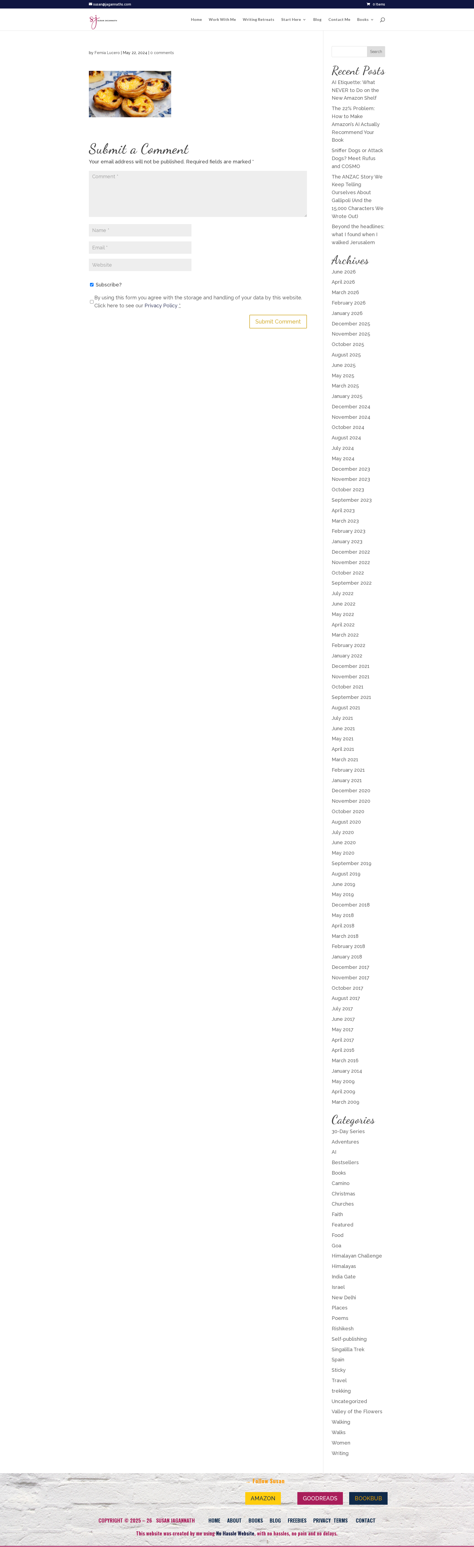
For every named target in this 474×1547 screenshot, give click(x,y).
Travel (339, 1380)
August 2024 (346, 438)
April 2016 (343, 1050)
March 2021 (345, 759)
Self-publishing (349, 1339)
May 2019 (343, 894)
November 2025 (351, 334)
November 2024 (351, 417)
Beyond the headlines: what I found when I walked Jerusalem (358, 234)
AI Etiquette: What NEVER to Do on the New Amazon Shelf (355, 90)
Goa (336, 1245)
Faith (337, 1214)
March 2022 (345, 635)
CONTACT (366, 1520)
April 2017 (343, 1040)
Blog (317, 20)
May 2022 (343, 614)
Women (341, 1443)
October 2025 (348, 344)
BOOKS (256, 1520)
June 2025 (344, 365)
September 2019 (351, 863)
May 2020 (343, 853)
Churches (343, 1204)
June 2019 (343, 884)
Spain (338, 1359)
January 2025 (347, 396)
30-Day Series (348, 1131)
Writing (340, 1453)
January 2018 (347, 957)
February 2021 (348, 770)
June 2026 (344, 272)
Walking (341, 1422)
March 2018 (345, 936)
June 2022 (344, 604)
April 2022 (343, 625)
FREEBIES (297, 1520)
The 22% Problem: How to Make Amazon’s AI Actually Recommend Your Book (356, 124)
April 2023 (343, 510)
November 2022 (351, 562)
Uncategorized (349, 1401)
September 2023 (352, 500)
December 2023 (351, 469)
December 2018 (351, 905)
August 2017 (346, 998)
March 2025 (345, 386)
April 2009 (343, 1091)
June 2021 (343, 728)
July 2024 (343, 448)
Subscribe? (108, 285)
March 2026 (345, 292)
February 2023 (348, 531)
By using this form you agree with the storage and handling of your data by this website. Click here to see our (198, 301)
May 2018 (343, 915)
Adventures (345, 1142)
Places (340, 1308)
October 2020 (348, 811)
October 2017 (347, 988)
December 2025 (351, 324)
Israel (338, 1287)
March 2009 (345, 1102)
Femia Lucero (107, 53)
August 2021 (346, 707)
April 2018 (343, 926)
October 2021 (347, 687)
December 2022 (351, 552)
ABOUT (234, 1520)
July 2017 (342, 1008)
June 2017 (343, 1019)
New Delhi (344, 1297)
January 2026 (347, 313)
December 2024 (351, 406)
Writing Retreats (258, 20)
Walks (339, 1432)
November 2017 (350, 977)
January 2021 (347, 780)
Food (337, 1235)
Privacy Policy (161, 305)
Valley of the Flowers (357, 1411)
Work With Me (222, 20)
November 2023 (351, 479)
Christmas (343, 1194)
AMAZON (263, 1498)
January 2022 (347, 656)
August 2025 (346, 355)
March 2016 (345, 1060)
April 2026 (343, 282)
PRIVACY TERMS (330, 1520)
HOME (214, 1520)
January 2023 (347, 541)
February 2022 (348, 645)
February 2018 (348, 946)
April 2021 (343, 749)
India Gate (344, 1277)
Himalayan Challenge (357, 1256)
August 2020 (346, 822)
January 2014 (347, 1071)
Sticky (339, 1370)
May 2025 (343, 375)
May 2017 (343, 1029)
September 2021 (351, 697)
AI (334, 1152)
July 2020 (343, 832)
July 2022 (343, 593)
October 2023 (348, 489)
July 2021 (342, 718)
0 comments (162, 53)
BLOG (275, 1520)
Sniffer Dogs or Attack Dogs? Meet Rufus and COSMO (357, 158)
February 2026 (349, 303)
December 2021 (350, 666)
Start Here (291, 20)
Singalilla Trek (348, 1349)
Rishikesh (343, 1328)
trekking (341, 1391)
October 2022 (348, 573)
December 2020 (351, 790)
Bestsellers (345, 1162)
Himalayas (344, 1266)
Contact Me (339, 20)
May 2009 (343, 1081)
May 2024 (343, 458)
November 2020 (351, 801)
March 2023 (345, 521)
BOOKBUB (368, 1498)
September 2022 (352, 583)
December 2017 (350, 967)
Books (363, 20)
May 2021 (343, 739)
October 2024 (348, 427)
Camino (340, 1183)
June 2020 (344, 842)
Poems (340, 1318)
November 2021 (350, 676)
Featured (342, 1225)
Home (196, 20)
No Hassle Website (235, 1533)
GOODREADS (320, 1498)
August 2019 (346, 874)
